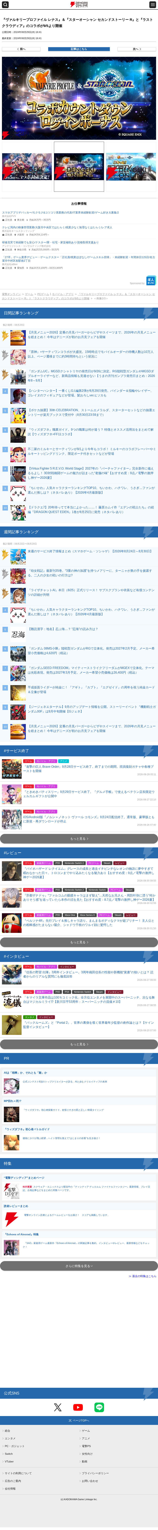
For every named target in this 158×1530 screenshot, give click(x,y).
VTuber (9, 1461)
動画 (84, 1461)
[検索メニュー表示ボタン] (5, 4)
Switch (9, 1453)
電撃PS (86, 1446)
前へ (22, 48)
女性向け (87, 1453)
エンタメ (10, 1438)
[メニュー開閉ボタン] (152, 4)
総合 (7, 1430)
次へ (135, 48)
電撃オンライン (11, 294)
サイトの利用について (18, 1473)
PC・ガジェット (15, 1446)
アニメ (86, 1438)
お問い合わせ (90, 1480)
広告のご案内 (13, 1480)
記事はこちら (79, 48)
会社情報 (10, 1488)
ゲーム (29, 294)
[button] (79, 98)
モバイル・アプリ (63, 294)
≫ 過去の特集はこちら (142, 1276)
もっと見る (78, 838)
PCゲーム (43, 294)
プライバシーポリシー (95, 1473)
